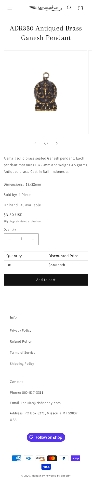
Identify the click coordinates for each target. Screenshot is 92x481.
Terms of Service (23, 352)
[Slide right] (57, 143)
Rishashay (38, 475)
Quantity (10, 229)
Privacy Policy (20, 330)
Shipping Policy (22, 363)
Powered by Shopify (58, 475)
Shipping (9, 221)
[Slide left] (35, 143)
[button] (9, 7)
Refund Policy (21, 341)
